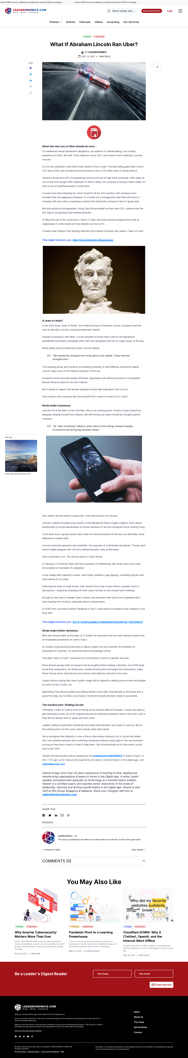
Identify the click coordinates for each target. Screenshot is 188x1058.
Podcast (75, 926)
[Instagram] (32, 1036)
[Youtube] (28, 1036)
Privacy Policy (20, 1052)
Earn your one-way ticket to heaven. (28, 1031)
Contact (138, 1032)
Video (128, 926)
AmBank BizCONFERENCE (107, 755)
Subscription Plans (152, 11)
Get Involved (140, 1027)
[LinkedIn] (24, 1036)
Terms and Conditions (50, 1052)
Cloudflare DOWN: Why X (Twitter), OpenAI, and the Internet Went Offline (142, 936)
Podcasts (85, 22)
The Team (139, 1022)
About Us (138, 1017)
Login (170, 11)
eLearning (113, 22)
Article (88, 36)
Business (100, 36)
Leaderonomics (97, 52)
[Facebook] (16, 1036)
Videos (99, 22)
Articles (70, 22)
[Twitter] (20, 1036)
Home (137, 1012)
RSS (62, 1052)
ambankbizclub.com (53, 764)
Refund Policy (33, 1052)
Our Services (131, 22)
